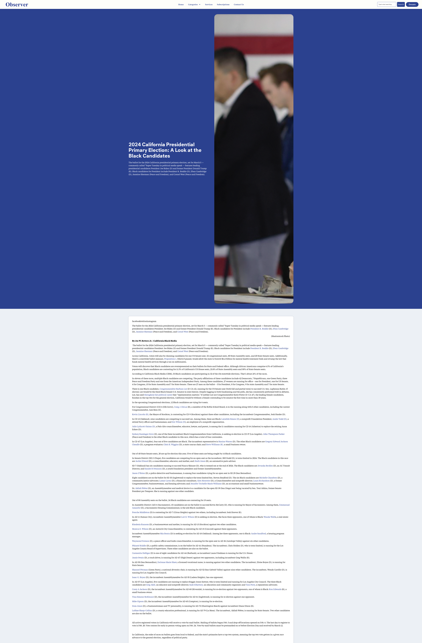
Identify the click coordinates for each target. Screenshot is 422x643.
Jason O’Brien (138, 473)
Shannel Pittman (140, 569)
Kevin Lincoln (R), (140, 414)
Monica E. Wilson (140, 529)
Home (181, 4)
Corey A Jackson (139, 589)
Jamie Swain (138, 557)
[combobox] (386, 4)
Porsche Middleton (140, 512)
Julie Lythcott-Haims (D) (143, 426)
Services (209, 4)
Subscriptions (223, 4)
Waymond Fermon (140, 541)
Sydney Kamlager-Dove (143, 434)
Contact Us (239, 4)
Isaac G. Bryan (138, 577)
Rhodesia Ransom (140, 524)
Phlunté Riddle (139, 545)
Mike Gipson (138, 601)
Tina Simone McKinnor (143, 597)
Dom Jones (137, 606)
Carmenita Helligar (141, 553)
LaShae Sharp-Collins (142, 610)
